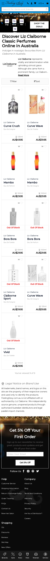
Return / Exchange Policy (11, 493)
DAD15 (15, 13)
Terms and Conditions (33, 493)
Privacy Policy (30, 503)
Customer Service (8, 483)
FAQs (3, 503)
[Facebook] (23, 471)
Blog (26, 488)
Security (27, 508)
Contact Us (5, 508)
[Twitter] (37, 471)
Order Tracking (7, 498)
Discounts (5, 532)
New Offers (5, 547)
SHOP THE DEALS (39, 24)
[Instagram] (28, 471)
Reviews (4, 537)
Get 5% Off (25, 462)
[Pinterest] (33, 471)
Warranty (28, 498)
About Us (28, 483)
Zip (2, 527)
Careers (27, 518)
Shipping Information (10, 488)
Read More (23, 75)
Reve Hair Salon (7, 513)
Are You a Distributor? (33, 513)
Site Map (4, 542)
